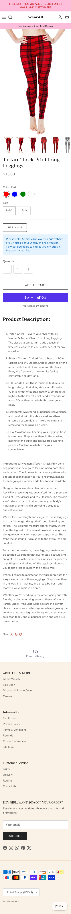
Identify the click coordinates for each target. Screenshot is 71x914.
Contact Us (9, 786)
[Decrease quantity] (7, 269)
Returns (7, 780)
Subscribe (15, 836)
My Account (10, 718)
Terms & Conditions (14, 730)
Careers (7, 696)
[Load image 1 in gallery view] (35, 82)
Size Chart (9, 685)
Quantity (8, 261)
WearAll (15, 901)
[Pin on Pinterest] (20, 634)
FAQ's (6, 769)
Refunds (8, 735)
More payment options (35, 306)
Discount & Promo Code (17, 690)
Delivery (8, 775)
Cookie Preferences (14, 741)
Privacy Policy (11, 724)
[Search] (12, 17)
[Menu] (4, 17)
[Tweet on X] (11, 634)
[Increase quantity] (28, 269)
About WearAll (12, 679)
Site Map (8, 747)
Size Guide (15, 227)
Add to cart (35, 285)
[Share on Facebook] (16, 634)
